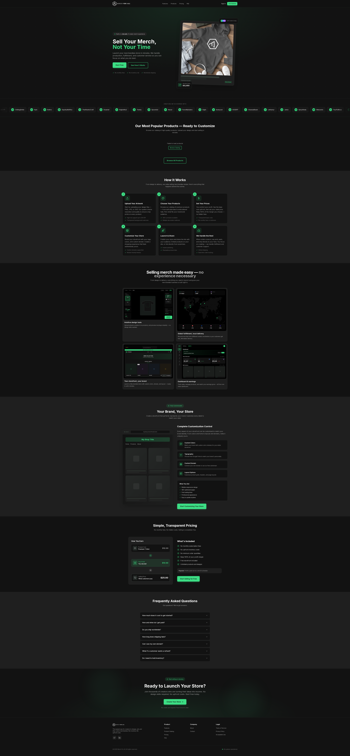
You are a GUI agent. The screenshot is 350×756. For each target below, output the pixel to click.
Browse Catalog (175, 148)
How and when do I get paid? (153, 623)
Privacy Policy (220, 731)
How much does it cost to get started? (157, 615)
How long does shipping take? (154, 637)
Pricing (181, 3)
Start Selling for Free (188, 579)
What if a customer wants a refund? (156, 651)
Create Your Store (174, 702)
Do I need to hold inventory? (153, 658)
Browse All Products (175, 160)
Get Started (232, 3)
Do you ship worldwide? (151, 630)
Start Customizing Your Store (191, 506)
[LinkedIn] (119, 737)
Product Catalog (169, 731)
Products (173, 3)
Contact (192, 731)
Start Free (120, 65)
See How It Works (138, 65)
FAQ (188, 3)
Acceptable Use (221, 734)
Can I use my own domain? (152, 644)
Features (165, 3)
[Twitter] (114, 737)
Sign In (223, 3)
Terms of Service (221, 728)
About (192, 728)
